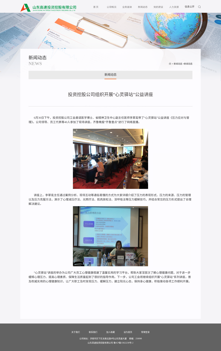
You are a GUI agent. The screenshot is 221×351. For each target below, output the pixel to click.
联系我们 (93, 332)
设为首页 (128, 332)
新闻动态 (38, 57)
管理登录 (145, 332)
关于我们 (75, 332)
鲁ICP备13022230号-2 (123, 343)
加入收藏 (110, 332)
